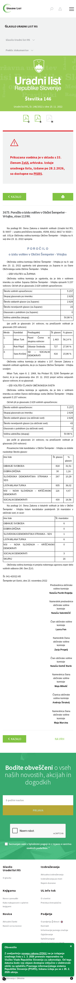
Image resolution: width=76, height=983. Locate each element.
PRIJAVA (38, 810)
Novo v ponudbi (10, 898)
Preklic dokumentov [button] (17, 50)
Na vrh (59, 739)
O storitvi (45, 898)
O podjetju (46, 921)
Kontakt (45, 925)
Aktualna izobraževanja (52, 874)
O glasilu (7, 877)
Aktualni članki (10, 921)
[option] (38, 99)
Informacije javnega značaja (54, 930)
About (56, 921)
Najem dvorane (48, 883)
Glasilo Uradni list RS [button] (18, 40)
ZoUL (25, 163)
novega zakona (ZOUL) (34, 953)
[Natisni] (63, 197)
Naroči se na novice (12, 925)
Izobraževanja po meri (51, 878)
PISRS (38, 173)
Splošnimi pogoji (38, 844)
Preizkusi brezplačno (51, 902)
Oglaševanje (47, 934)
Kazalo (15, 197)
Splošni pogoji (48, 938)
